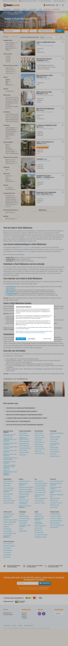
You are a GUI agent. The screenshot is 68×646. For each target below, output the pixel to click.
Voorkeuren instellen (47, 338)
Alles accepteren (21, 338)
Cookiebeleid (28, 332)
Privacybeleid (20, 332)
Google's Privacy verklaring (39, 332)
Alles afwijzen (31, 338)
